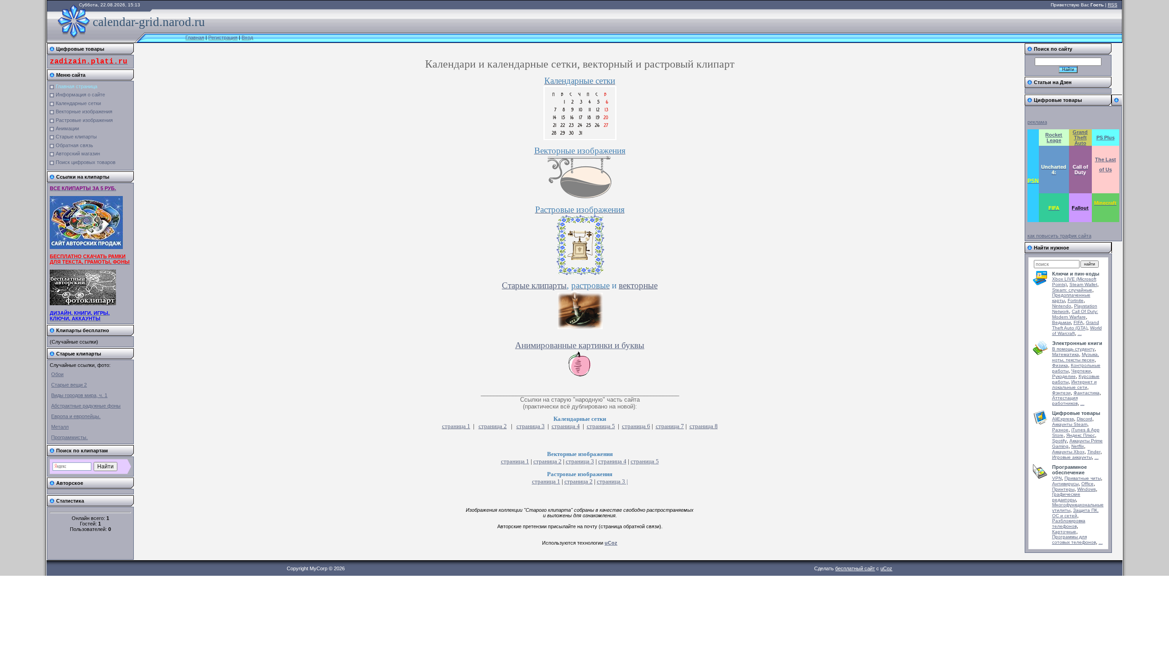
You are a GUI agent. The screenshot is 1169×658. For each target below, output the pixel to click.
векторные (638, 285)
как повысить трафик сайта (1059, 236)
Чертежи (1081, 370)
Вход (247, 37)
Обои (57, 374)
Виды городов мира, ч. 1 (79, 395)
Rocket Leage (1053, 137)
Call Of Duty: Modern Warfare (1075, 314)
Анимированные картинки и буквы (579, 345)
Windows (1086, 489)
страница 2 (493, 426)
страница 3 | (612, 481)
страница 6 (636, 426)
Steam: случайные (1072, 289)
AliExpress (1063, 418)
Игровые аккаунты (1072, 457)
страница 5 (601, 426)
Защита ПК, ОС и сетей (1075, 513)
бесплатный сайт (855, 568)
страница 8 (704, 426)
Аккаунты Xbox (1068, 451)
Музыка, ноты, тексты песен (1075, 357)
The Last (1105, 159)
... (1080, 333)
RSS (1112, 4)
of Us (1105, 169)
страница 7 (670, 426)
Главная (194, 37)
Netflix (1077, 446)
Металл (59, 427)
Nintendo (1061, 305)
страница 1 (456, 426)
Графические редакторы (1066, 497)
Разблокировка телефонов (1068, 523)
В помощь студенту (1073, 348)
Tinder (1094, 451)
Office (1087, 483)
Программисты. (69, 437)
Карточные (1064, 531)
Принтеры (1063, 489)
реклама (1037, 122)
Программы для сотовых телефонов (1074, 539)
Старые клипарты (534, 285)
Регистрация (222, 37)
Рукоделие (1064, 376)
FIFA (1078, 322)
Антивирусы (1065, 483)
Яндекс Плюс (1080, 435)
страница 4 (566, 426)
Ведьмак (1061, 322)
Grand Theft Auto (1080, 137)
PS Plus (1105, 137)
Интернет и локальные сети (1074, 384)
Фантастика (1087, 392)
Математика (1065, 354)
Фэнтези (1061, 392)
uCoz (886, 568)
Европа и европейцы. (75, 416)
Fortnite (1076, 300)
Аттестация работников (1065, 400)
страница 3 (530, 426)
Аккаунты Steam (1069, 424)
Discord (1084, 418)
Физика (1060, 365)
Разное (1060, 429)
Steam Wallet (1083, 284)
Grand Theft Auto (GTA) (1075, 325)
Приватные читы (1082, 478)
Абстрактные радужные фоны (86, 406)
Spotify (1059, 440)
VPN (1057, 478)
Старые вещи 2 (69, 384)
